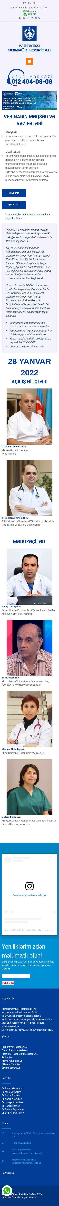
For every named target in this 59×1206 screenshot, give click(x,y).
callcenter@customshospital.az (29, 7)
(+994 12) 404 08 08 (21, 1143)
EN (29, 3)
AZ (24, 3)
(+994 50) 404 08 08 (21, 1149)
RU (35, 3)
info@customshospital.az (24, 1159)
